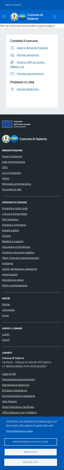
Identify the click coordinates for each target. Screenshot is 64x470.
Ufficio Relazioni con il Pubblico (19, 412)
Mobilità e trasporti (12, 241)
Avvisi (5, 315)
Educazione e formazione (16, 247)
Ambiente (7, 263)
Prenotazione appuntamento (18, 379)
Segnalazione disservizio (15, 385)
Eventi (5, 340)
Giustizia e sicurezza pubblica (18, 252)
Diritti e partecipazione (14, 285)
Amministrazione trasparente (18, 396)
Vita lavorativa (10, 219)
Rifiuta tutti (31, 452)
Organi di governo (12, 156)
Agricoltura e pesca (13, 280)
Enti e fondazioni (11, 173)
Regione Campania (13, 4)
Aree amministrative (13, 162)
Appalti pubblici (10, 230)
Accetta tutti (30, 462)
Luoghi (6, 334)
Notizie (6, 304)
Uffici (5, 167)
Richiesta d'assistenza (14, 390)
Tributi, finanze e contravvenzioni (20, 258)
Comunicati (8, 310)
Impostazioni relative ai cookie (30, 441)
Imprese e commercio (14, 225)
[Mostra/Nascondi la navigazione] (4, 16)
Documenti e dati (11, 189)
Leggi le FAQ (9, 374)
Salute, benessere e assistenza (19, 269)
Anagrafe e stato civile (14, 208)
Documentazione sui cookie (19, 431)
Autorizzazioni (10, 274)
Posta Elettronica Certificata (18, 407)
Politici (5, 178)
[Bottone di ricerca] (55, 17)
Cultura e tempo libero (14, 214)
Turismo (6, 236)
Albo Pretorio (9, 401)
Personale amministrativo (16, 184)
